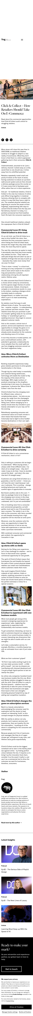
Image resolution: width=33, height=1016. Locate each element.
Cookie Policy (10, 1001)
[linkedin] (11, 139)
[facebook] (2, 139)
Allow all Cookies (16, 1007)
